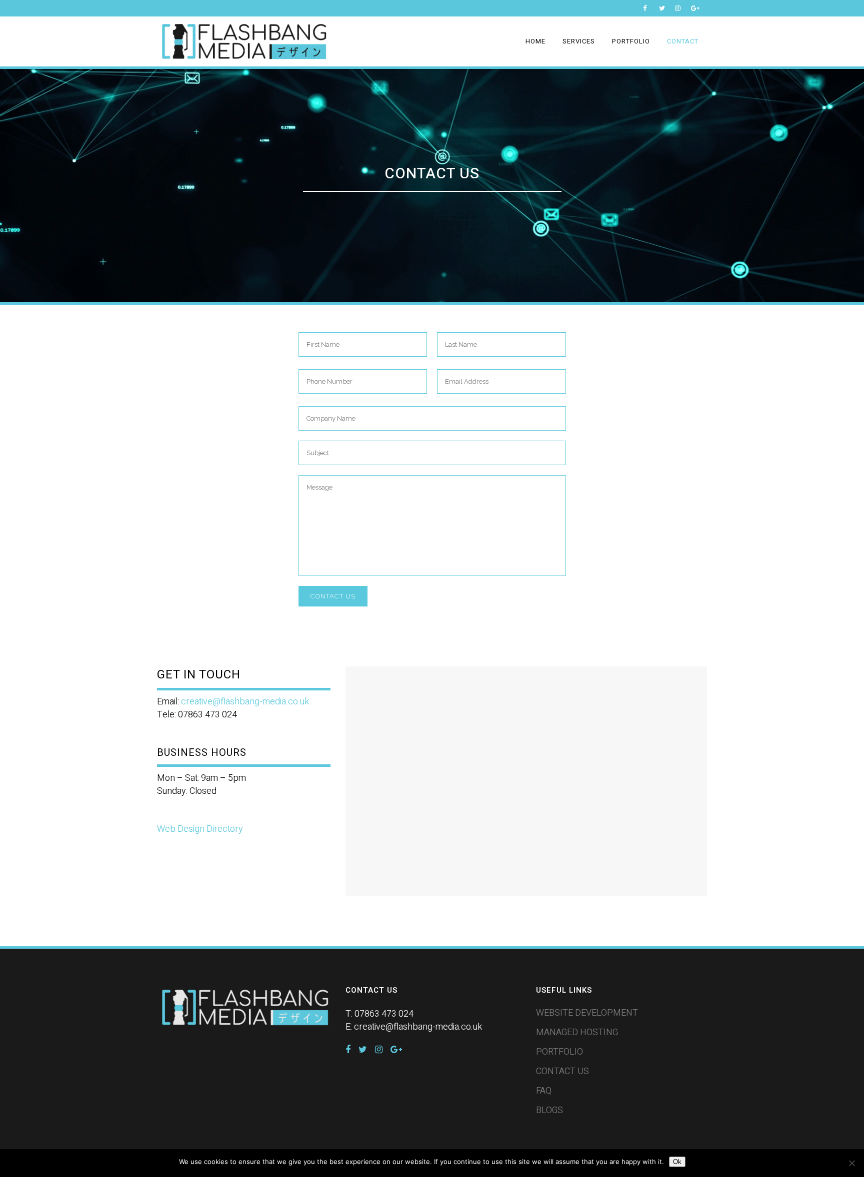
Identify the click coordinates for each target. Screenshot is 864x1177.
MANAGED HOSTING (577, 1032)
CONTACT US (562, 1071)
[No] (851, 1163)
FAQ (544, 1091)
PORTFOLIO (559, 1052)
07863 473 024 (384, 1014)
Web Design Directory (200, 829)
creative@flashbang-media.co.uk (245, 701)
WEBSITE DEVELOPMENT (587, 1013)
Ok (677, 1162)
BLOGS (549, 1110)
